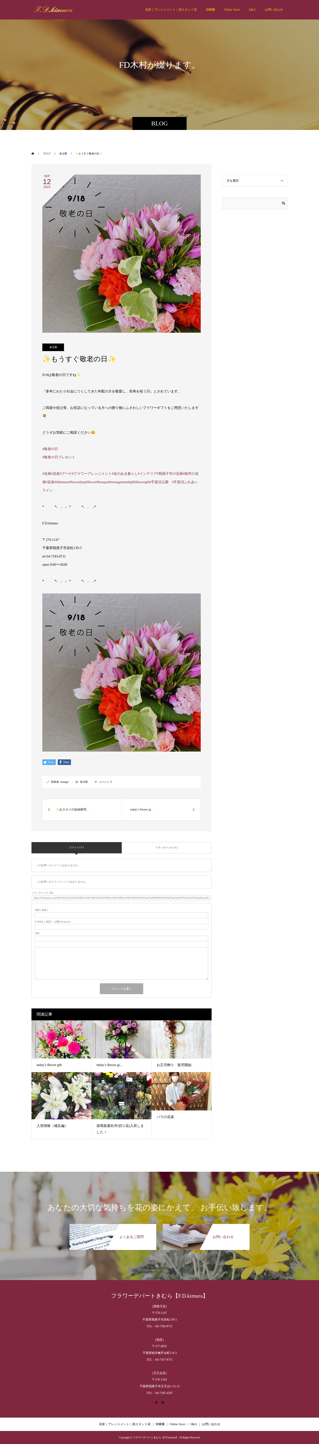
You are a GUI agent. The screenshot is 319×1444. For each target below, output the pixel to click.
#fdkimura (61, 482)
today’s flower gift (49, 1065)
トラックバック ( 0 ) (166, 847)
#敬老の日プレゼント (58, 457)
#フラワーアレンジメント (92, 473)
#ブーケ (66, 473)
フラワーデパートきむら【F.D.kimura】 (159, 1296)
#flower (91, 482)
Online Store (232, 9)
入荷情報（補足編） (52, 1126)
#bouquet (102, 482)
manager (64, 781)
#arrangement (118, 482)
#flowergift (141, 482)
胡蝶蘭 (210, 9)
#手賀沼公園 (158, 482)
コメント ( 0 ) (76, 847)
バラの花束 (165, 1117)
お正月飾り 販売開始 (174, 1065)
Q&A (252, 9)
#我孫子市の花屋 (170, 473)
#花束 (55, 473)
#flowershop (77, 482)
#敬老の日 (50, 449)
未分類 (53, 347)
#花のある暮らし (125, 473)
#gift (131, 482)
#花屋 (46, 473)
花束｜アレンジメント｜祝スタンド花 (171, 9)
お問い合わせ (274, 9)
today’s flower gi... (109, 1065)
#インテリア (147, 473)
